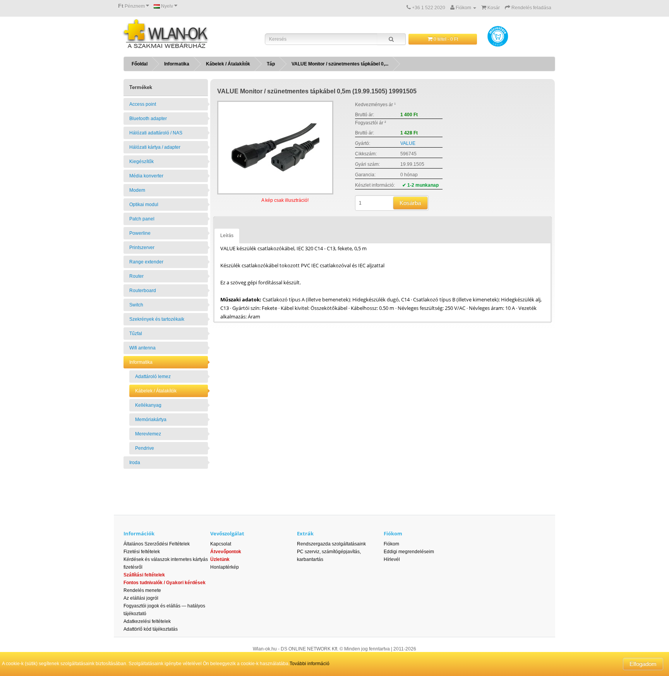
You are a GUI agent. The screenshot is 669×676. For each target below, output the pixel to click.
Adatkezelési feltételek (147, 621)
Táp (271, 64)
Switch (136, 305)
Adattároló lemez (153, 376)
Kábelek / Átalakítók (228, 64)
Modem (137, 190)
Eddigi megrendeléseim (409, 551)
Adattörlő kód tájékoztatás (151, 629)
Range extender (146, 262)
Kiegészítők (141, 161)
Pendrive (144, 448)
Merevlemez (148, 434)
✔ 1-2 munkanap (420, 185)
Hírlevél (392, 559)
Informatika (176, 64)
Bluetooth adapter (148, 118)
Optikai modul (143, 204)
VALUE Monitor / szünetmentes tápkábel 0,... (340, 64)
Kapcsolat (220, 544)
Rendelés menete (142, 590)
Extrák (305, 533)
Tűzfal (135, 333)
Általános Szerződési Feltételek (157, 544)
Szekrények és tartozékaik (156, 319)
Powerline (140, 233)
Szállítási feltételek (144, 575)
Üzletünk (220, 559)
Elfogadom (643, 664)
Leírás (226, 235)
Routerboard (142, 290)
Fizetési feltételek (142, 551)
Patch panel (141, 219)
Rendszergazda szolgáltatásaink (331, 544)
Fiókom (391, 544)
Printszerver (141, 247)
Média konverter (146, 176)
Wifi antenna (142, 348)
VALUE (407, 143)
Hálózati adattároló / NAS (155, 133)
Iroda (134, 462)
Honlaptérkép (224, 567)
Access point (142, 104)
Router (136, 276)
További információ (309, 663)
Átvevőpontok (225, 551)
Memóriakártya (150, 419)
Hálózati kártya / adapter (154, 147)
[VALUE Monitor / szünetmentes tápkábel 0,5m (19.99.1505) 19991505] (275, 147)
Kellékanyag (148, 405)
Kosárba (410, 203)
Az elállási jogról (141, 598)
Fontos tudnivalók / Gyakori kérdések (165, 582)
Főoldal (140, 64)
